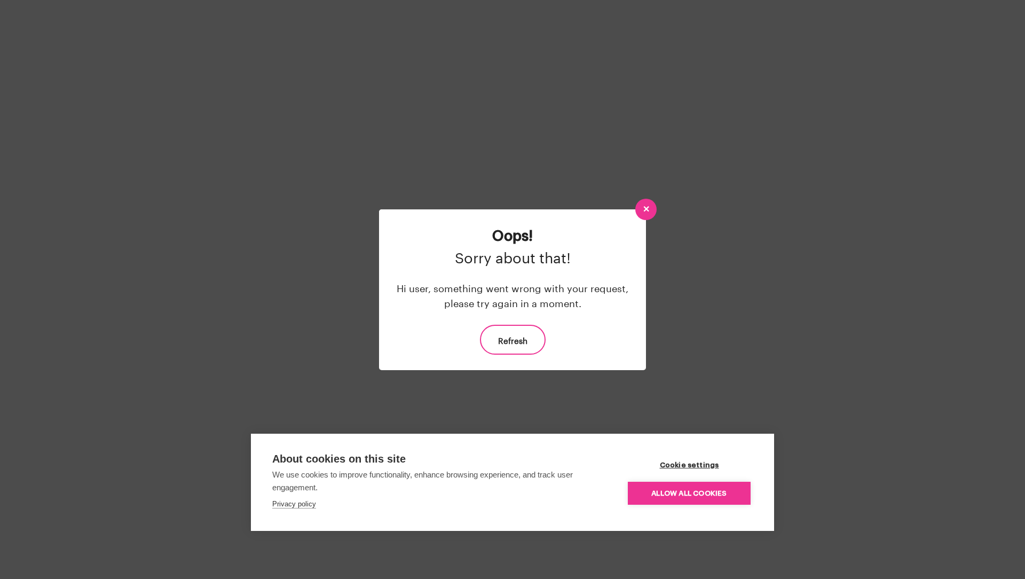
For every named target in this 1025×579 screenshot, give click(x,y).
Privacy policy (294, 504)
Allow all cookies (689, 493)
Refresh (512, 339)
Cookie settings (689, 464)
